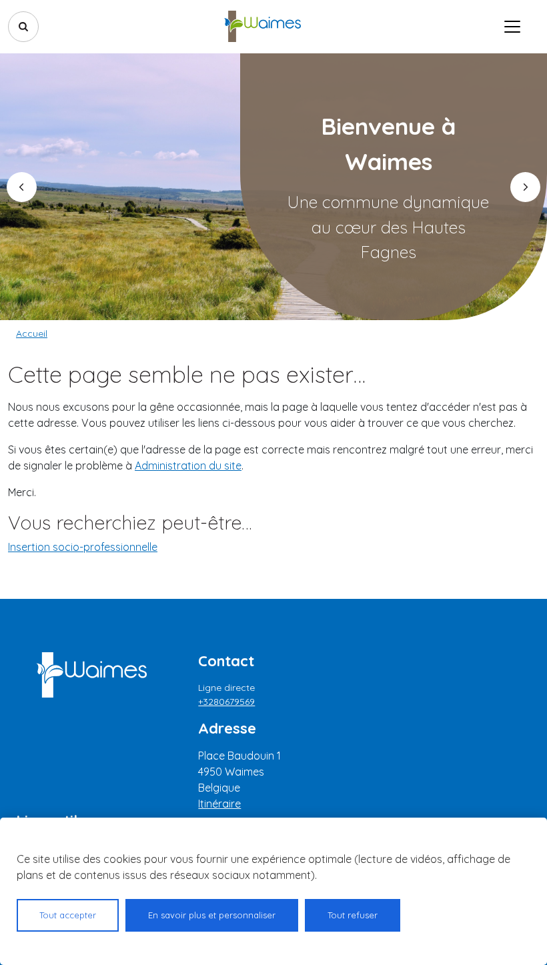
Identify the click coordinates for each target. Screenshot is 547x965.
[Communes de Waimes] (262, 27)
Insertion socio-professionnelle (82, 547)
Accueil (31, 333)
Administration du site (188, 465)
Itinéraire (219, 803)
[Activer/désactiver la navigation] (512, 26)
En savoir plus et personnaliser (212, 915)
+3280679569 (226, 702)
